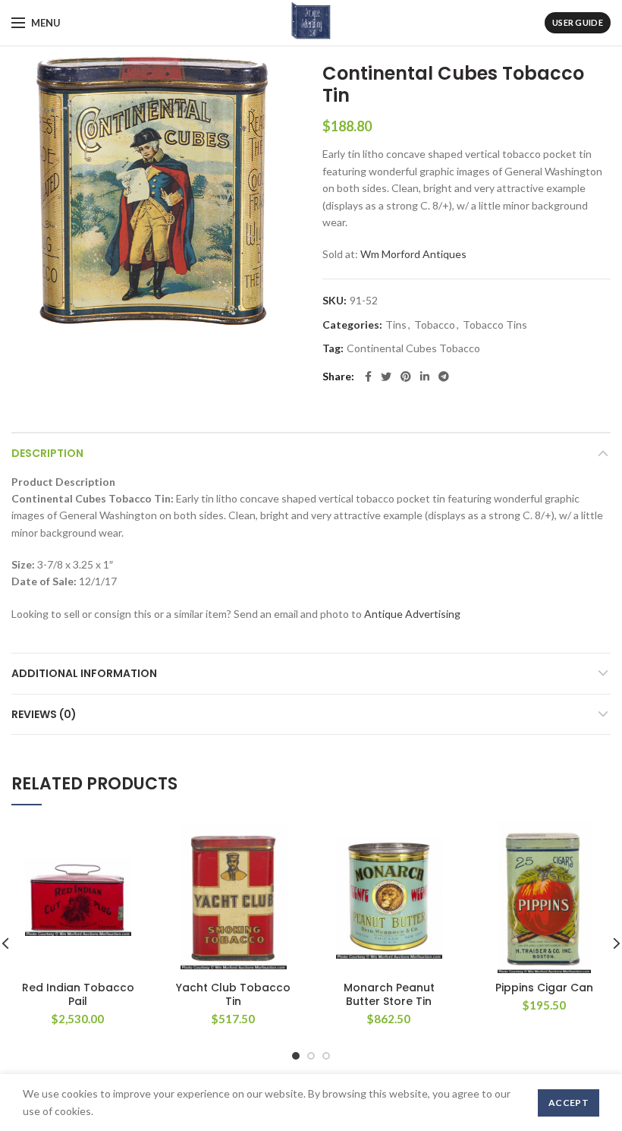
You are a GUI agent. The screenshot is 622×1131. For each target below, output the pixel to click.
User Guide (577, 22)
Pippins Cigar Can (544, 987)
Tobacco (434, 325)
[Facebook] (368, 376)
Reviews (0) (44, 714)
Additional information (84, 673)
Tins (396, 325)
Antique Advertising (412, 613)
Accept (568, 1102)
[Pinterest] (406, 376)
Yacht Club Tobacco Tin (233, 994)
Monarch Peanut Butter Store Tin (389, 994)
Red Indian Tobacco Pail (78, 994)
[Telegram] (444, 376)
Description (47, 453)
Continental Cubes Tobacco (413, 348)
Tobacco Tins (495, 325)
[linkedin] (425, 376)
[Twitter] (386, 376)
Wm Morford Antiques (413, 253)
